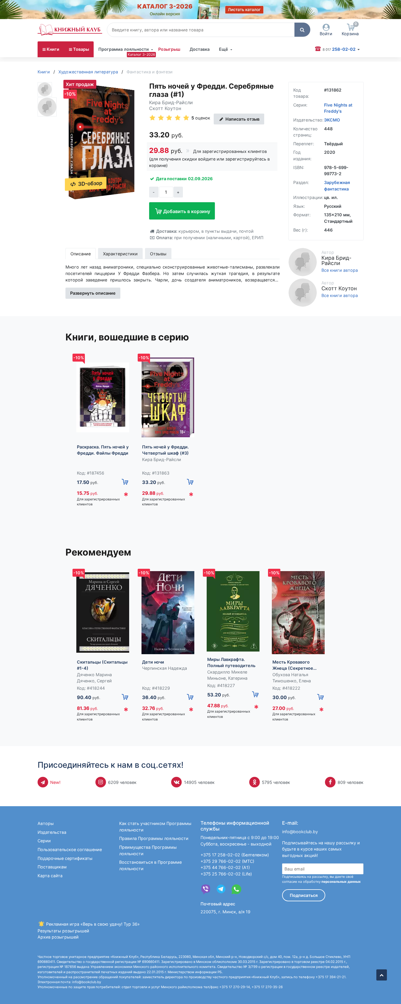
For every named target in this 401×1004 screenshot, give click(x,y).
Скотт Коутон (165, 108)
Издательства (52, 832)
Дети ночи (153, 661)
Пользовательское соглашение (70, 849)
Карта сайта (50, 875)
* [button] (126, 496)
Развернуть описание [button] (93, 293)
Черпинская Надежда (164, 668)
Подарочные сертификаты (65, 858)
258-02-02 (339, 49)
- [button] (154, 192)
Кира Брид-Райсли (171, 102)
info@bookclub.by (300, 831)
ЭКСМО (332, 119)
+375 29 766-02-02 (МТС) (227, 861)
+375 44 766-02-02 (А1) (225, 867)
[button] (302, 30)
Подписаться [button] (304, 895)
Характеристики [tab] (120, 253)
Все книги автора (339, 270)
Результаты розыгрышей (63, 930)
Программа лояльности (123, 49)
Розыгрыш (169, 49)
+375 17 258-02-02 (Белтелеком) (235, 854)
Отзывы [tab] (158, 253)
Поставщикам (52, 866)
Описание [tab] (80, 253)
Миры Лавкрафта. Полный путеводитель (231, 662)
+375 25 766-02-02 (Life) (226, 873)
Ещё (223, 49)
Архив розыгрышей (58, 936)
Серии (44, 840)
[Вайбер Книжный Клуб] (206, 889)
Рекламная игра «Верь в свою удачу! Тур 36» (92, 924)
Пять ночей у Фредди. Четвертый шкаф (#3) (165, 450)
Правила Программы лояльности (153, 838)
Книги (53, 49)
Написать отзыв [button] (242, 119)
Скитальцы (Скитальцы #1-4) (102, 665)
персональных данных (341, 882)
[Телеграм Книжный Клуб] (221, 889)
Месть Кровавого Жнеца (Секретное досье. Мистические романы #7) (294, 665)
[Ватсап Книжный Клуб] (236, 889)
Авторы (46, 823)
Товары (81, 49)
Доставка (200, 49)
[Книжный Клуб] (70, 29)
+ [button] (178, 192)
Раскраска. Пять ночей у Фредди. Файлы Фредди (103, 450)
